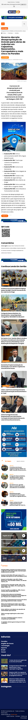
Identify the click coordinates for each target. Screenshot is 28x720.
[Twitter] (22, 4)
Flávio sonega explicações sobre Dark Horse (12, 614)
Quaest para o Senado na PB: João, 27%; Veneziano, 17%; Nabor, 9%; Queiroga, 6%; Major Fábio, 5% (13, 586)
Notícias (10, 33)
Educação (6, 284)
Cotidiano (6, 309)
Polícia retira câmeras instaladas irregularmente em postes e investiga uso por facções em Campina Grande (13, 595)
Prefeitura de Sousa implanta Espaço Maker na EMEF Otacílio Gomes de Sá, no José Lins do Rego (13, 290)
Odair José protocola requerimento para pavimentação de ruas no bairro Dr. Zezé (13, 391)
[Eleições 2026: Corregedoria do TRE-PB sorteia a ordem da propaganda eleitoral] (4, 674)
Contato (17, 2)
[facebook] (21, 4)
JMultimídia (14, 714)
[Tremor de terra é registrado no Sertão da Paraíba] (4, 661)
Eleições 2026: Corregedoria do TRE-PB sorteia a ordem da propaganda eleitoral (18, 674)
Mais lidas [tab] (20, 461)
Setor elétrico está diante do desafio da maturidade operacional (13, 610)
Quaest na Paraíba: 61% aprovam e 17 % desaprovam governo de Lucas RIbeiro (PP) (14, 575)
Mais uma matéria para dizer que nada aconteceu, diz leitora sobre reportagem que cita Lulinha (13, 605)
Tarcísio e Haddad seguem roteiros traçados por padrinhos (11, 618)
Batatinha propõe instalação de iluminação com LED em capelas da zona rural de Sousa (13, 366)
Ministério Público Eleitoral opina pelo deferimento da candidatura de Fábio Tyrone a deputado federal (18, 681)
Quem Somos (11, 2)
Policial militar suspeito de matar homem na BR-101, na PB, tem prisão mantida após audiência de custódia (13, 571)
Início (4, 33)
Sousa (3, 652)
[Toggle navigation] (3, 23)
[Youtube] (25, 4)
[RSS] (14, 6)
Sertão (17, 33)
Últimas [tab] (8, 461)
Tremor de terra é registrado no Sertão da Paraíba (18, 660)
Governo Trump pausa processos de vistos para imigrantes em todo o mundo (14, 600)
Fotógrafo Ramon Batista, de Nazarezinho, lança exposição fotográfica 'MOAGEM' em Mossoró (12, 315)
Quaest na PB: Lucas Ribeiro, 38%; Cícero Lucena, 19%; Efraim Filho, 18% (13, 590)
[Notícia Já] (14, 11)
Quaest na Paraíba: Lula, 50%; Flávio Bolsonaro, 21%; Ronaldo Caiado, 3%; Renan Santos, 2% (14, 580)
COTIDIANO (6, 334)
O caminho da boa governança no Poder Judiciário (13, 622)
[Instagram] (24, 4)
